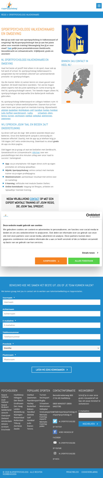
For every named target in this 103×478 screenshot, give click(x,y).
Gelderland (6, 410)
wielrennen (47, 115)
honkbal (53, 110)
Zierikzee (18, 426)
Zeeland (5, 418)
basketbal (13, 110)
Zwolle (17, 428)
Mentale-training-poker (44, 424)
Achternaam (8, 309)
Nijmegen (18, 414)
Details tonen (88, 253)
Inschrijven (89, 423)
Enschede (5, 429)
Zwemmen (31, 397)
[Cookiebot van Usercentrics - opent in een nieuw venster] (88, 215)
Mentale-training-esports (44, 416)
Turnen (43, 395)
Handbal (31, 412)
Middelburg (19, 412)
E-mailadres (9, 321)
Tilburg (17, 423)
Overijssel (5, 415)
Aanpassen (49, 261)
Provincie (8, 344)
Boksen (30, 409)
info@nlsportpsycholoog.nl (65, 412)
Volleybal (44, 409)
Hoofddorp (18, 395)
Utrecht (4, 412)
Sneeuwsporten (47, 412)
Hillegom (18, 397)
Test (9, 48)
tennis (4, 115)
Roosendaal (19, 417)
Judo (29, 423)
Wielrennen (45, 406)
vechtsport (20, 115)
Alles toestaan (84, 261)
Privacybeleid (72, 472)
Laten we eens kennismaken (50, 369)
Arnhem (5, 426)
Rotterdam (18, 420)
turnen (11, 115)
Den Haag (18, 406)
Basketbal (31, 406)
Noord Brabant (5, 406)
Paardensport (33, 400)
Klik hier (36, 152)
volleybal (37, 115)
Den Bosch (18, 400)
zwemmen (6, 118)
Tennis (30, 428)
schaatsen (42, 113)
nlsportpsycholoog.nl (62, 414)
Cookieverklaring (89, 472)
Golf (29, 417)
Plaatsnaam (9, 355)
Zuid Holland (4, 401)
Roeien (30, 426)
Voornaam (9, 298)
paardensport (20, 113)
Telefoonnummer (11, 332)
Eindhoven (18, 403)
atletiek (4, 110)
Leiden (17, 409)
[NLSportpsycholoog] (9, 9)
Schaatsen (44, 403)
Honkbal (30, 420)
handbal (38, 110)
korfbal (9, 113)
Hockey (30, 403)
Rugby (42, 400)
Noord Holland (4, 396)
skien (50, 113)
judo (3, 113)
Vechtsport (44, 397)
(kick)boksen (24, 110)
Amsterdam (6, 421)
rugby (30, 113)
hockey (46, 110)
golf (32, 110)
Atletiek (30, 414)
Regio (3, 14)
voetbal (28, 115)
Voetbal (30, 395)
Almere (4, 424)
